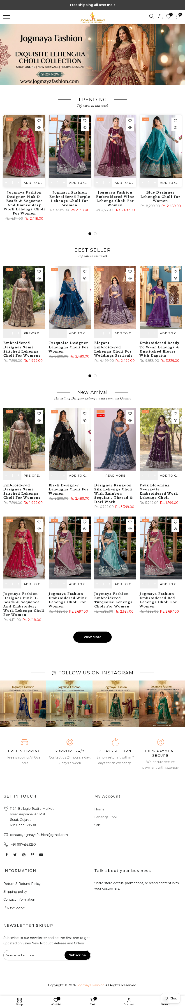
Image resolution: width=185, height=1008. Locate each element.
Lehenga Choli (105, 817)
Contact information (19, 899)
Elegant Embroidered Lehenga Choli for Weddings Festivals (113, 349)
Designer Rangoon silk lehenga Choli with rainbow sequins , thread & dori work (113, 493)
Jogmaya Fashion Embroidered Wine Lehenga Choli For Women (115, 199)
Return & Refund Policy (22, 884)
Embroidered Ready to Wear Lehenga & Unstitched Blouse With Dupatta (160, 349)
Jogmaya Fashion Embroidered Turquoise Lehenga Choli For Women (113, 600)
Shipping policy (15, 892)
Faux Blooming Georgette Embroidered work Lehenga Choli (159, 491)
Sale (97, 825)
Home (99, 809)
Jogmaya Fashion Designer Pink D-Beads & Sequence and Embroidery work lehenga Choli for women (24, 203)
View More (92, 637)
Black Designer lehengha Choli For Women (69, 489)
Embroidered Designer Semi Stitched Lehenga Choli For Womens (21, 349)
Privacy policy (14, 907)
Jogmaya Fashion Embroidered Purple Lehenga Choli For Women (69, 199)
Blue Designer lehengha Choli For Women (160, 197)
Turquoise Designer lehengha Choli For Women (69, 347)
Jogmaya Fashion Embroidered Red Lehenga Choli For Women (158, 600)
